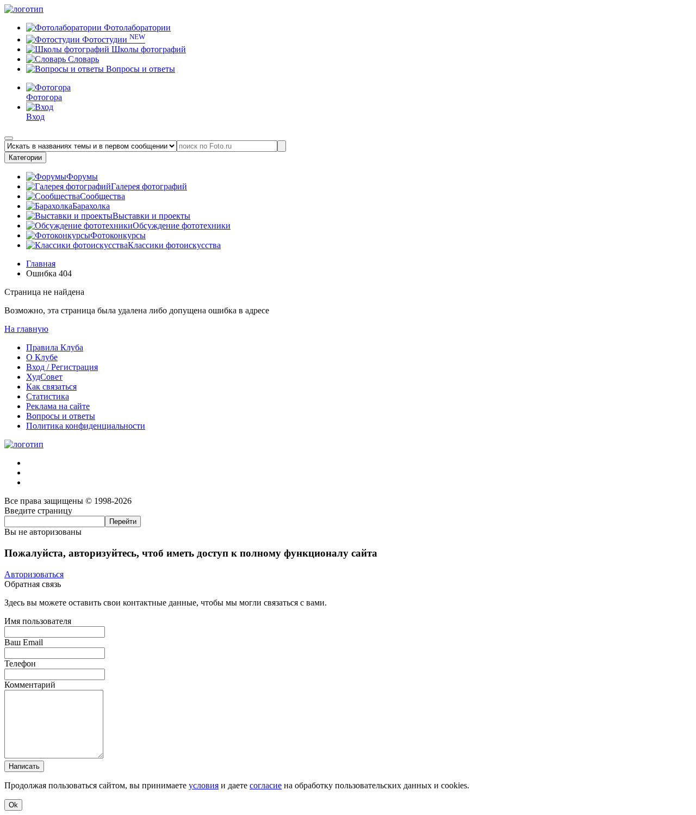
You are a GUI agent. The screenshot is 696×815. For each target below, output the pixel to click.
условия (204, 785)
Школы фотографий (147, 49)
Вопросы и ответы (139, 68)
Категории (25, 157)
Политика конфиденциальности (85, 425)
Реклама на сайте (58, 406)
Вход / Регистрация (62, 367)
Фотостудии (112, 39)
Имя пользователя (37, 621)
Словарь (82, 59)
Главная (40, 263)
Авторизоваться (34, 574)
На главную (26, 329)
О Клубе (42, 357)
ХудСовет (44, 376)
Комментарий (29, 684)
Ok (13, 805)
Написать (24, 766)
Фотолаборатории (136, 27)
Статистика (47, 396)
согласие (266, 785)
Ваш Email (23, 642)
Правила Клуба (54, 347)
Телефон (20, 663)
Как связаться (51, 386)
